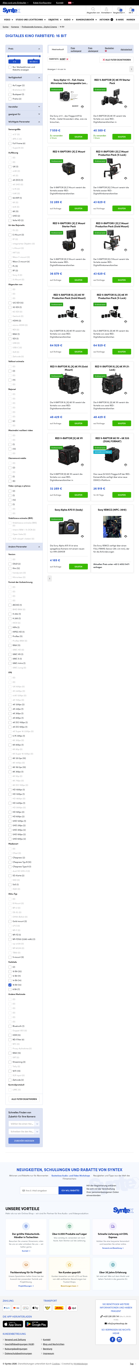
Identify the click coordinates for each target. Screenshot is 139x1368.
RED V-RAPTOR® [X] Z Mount (69, 151)
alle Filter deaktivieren (24, 1099)
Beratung (47, 1348)
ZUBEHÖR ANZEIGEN (24, 1140)
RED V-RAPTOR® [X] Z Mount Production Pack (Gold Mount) (112, 225)
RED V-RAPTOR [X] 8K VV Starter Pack (112, 81)
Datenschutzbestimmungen (18, 1353)
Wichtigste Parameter (19, 121)
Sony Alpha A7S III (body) (69, 509)
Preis (10, 48)
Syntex (6, 26)
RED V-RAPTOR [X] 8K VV (69, 438)
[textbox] (22, 1124)
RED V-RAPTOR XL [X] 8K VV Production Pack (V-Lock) (112, 296)
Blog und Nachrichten (53, 1344)
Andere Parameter (17, 546)
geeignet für (14, 114)
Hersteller (13, 106)
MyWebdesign (81, 1363)
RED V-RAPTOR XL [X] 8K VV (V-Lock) (112, 368)
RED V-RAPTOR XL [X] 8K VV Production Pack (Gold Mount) (69, 296)
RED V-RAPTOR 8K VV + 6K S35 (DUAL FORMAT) (112, 439)
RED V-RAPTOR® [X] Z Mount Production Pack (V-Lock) (112, 153)
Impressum (48, 1353)
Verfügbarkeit (15, 77)
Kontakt (59, 2)
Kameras (15, 26)
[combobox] (24, 1124)
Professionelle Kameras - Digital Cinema (39, 26)
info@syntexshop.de (117, 1323)
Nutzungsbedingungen (16, 1348)
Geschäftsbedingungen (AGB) (19, 1344)
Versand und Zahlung (15, 1339)
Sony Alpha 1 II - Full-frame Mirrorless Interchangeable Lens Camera (69, 81)
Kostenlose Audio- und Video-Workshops (71, 1175)
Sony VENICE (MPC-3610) (112, 509)
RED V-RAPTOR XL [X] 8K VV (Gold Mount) (69, 368)
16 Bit (62, 59)
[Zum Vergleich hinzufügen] (82, 106)
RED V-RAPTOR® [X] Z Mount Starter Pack (69, 225)
